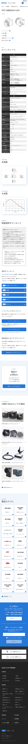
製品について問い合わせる (14, 386)
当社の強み (17, 680)
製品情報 (4, 685)
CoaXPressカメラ (6, 697)
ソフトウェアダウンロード (14, 321)
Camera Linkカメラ (6, 702)
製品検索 (4, 715)
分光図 (3, 35)
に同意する (15, 637)
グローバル (6, 680)
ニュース (4, 719)
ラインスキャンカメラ (19, 693)
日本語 (3, 730)
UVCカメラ (4, 704)
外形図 (3, 33)
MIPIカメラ (17, 704)
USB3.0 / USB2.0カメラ (20, 707)
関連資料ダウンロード (7, 38)
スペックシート (5, 30)
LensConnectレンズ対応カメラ (7, 694)
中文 (13, 730)
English (8, 730)
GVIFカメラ (4, 691)
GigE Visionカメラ (19, 697)
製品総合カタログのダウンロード (14, 352)
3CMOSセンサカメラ (19, 689)
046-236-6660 (16, 612)
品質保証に (19, 678)
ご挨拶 (16, 675)
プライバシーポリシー (12, 637)
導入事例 (17, 715)
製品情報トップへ (8, 596)
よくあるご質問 (5, 722)
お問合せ (17, 722)
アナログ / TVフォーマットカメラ (7, 707)
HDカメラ (17, 702)
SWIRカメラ (5, 689)
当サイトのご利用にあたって (7, 735)
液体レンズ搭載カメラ (19, 691)
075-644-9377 (16, 614)
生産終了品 (4, 710)
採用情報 (17, 719)
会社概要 (4, 675)
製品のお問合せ (5, 40)
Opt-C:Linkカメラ (18, 700)
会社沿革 (4, 678)
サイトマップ (4, 733)
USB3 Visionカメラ (8, 487)
